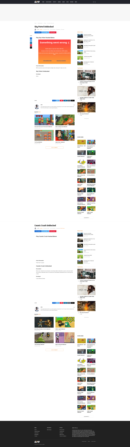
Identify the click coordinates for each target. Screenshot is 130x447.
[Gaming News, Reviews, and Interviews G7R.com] (37, 1)
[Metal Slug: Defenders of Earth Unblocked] (91, 180)
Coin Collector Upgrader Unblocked (81, 166)
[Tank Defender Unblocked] (44, 337)
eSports (54, 2)
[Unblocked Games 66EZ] (80, 58)
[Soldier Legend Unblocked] (91, 208)
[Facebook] (31, 38)
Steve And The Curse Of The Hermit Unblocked (43, 126)
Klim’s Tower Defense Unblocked (91, 166)
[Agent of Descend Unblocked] (65, 337)
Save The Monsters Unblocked (90, 194)
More (76, 2)
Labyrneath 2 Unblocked (89, 157)
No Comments (53, 29)
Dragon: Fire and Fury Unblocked (91, 203)
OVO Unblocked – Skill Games (81, 146)
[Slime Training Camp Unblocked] (65, 120)
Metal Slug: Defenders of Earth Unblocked (91, 185)
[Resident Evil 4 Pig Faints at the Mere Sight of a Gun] (80, 41)
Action (41, 228)
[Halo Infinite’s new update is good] (80, 47)
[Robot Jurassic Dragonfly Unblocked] (81, 199)
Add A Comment (54, 147)
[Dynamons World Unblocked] (81, 208)
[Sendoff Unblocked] (81, 152)
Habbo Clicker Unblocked (60, 142)
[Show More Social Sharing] (58, 32)
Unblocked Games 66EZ (88, 56)
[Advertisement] (65, 12)
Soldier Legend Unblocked (90, 213)
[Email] (31, 47)
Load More (86, 217)
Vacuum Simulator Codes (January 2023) (89, 51)
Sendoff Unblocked (80, 156)
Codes (67, 2)
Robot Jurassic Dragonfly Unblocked (81, 203)
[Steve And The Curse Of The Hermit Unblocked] (44, 120)
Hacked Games (48, 2)
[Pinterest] (31, 45)
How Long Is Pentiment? (84, 113)
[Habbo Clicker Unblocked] (65, 135)
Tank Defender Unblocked (39, 344)
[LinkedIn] (31, 43)
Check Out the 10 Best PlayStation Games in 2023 (88, 35)
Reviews (71, 2)
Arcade (41, 29)
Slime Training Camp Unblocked (61, 126)
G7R (38, 29)
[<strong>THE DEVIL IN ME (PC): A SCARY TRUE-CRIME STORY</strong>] (86, 91)
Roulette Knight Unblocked (80, 194)
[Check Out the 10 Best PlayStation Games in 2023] (80, 36)
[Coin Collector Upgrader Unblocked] (81, 162)
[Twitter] (31, 41)
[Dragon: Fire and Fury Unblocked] (91, 199)
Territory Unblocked (38, 142)
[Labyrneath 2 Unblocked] (91, 152)
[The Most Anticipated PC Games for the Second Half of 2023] (86, 75)
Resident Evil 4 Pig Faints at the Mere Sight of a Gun (89, 41)
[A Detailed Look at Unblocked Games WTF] (80, 63)
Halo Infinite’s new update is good (89, 45)
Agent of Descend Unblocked (60, 344)
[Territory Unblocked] (44, 135)
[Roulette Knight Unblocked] (81, 190)
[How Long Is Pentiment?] (86, 107)
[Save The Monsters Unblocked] (91, 190)
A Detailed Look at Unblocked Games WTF (89, 62)
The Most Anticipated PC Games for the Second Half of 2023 (87, 82)
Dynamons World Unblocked (80, 213)
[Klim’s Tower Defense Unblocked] (91, 162)
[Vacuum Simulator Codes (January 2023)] (80, 52)
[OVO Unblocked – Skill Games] (81, 142)
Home (43, 2)
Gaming (59, 2)
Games (63, 2)
